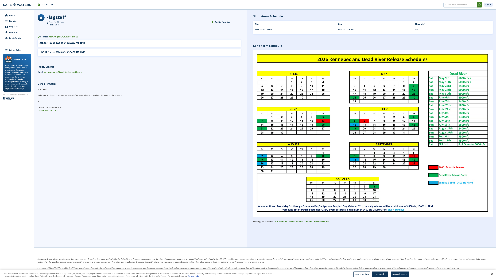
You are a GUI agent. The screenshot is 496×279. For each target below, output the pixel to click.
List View (13, 21)
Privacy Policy (15, 50)
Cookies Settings (362, 274)
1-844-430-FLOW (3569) (48, 110)
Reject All (380, 274)
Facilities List (47, 4)
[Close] (492, 274)
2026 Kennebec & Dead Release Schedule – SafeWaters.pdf (301, 221)
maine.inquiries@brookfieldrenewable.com (63, 72)
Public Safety (15, 38)
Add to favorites (222, 22)
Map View (13, 26)
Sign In (488, 4)
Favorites (13, 32)
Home (12, 15)
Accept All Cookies (399, 274)
